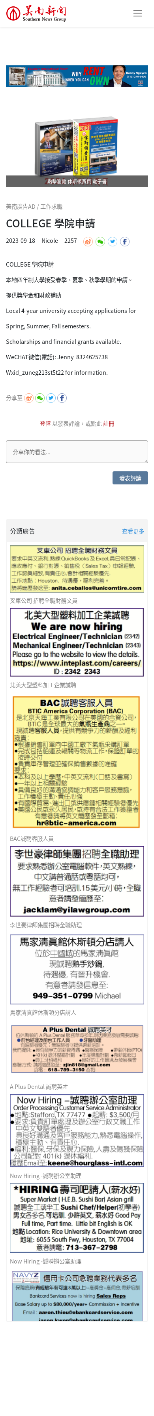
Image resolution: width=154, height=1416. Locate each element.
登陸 (46, 423)
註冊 (108, 423)
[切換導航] (138, 13)
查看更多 (133, 531)
